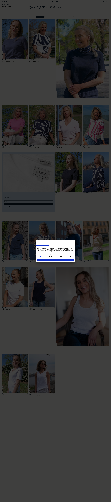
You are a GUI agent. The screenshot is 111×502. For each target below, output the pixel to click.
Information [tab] (55, 244)
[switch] (50, 256)
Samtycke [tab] (42, 244)
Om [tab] (68, 244)
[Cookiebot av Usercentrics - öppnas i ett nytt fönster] (70, 241)
